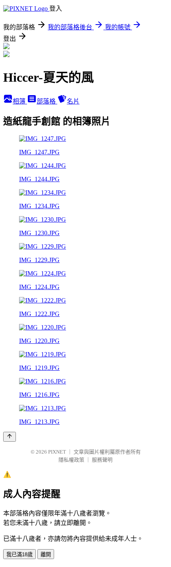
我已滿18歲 (19, 554)
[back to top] (9, 437)
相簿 (20, 101)
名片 (73, 101)
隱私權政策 (71, 460)
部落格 (47, 101)
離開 (46, 554)
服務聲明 (102, 460)
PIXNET (57, 452)
